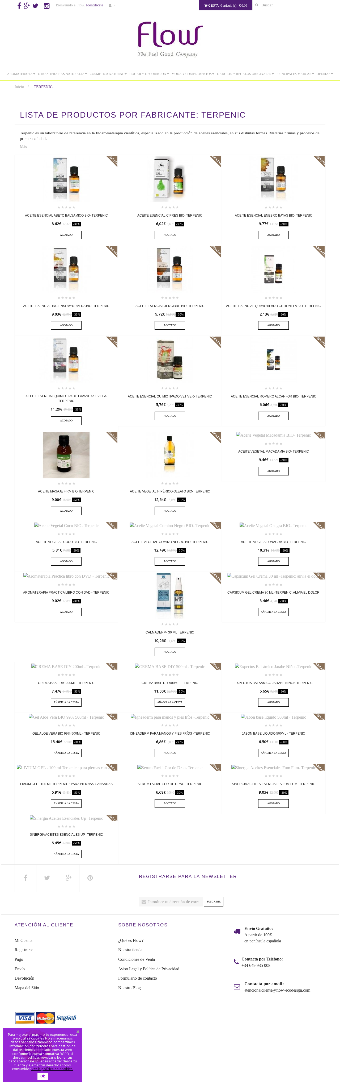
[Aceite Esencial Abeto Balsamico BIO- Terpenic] (66, 178)
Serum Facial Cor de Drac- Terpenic (170, 784)
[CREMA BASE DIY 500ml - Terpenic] (170, 666)
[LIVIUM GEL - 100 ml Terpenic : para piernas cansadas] (66, 767)
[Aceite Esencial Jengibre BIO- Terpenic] (170, 269)
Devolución (24, 978)
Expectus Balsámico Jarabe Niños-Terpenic (274, 683)
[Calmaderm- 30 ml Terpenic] (170, 595)
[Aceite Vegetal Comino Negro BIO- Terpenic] (170, 525)
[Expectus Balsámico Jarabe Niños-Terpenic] (273, 666)
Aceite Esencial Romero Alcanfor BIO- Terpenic (273, 396)
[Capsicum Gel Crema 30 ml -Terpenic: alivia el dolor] (273, 575)
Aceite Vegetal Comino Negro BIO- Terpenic (170, 542)
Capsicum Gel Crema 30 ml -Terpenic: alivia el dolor (273, 592)
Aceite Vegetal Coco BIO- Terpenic (66, 542)
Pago (19, 959)
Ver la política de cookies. (52, 1069)
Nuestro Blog (129, 987)
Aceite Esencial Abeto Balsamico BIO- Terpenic (66, 215)
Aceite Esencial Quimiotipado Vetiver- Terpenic (170, 396)
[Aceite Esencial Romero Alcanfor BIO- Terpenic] (273, 359)
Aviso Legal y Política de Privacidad (148, 969)
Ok (42, 1076)
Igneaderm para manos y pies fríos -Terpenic (170, 733)
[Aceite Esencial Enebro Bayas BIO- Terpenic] (273, 178)
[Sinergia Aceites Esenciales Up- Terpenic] (66, 817)
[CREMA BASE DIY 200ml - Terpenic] (66, 666)
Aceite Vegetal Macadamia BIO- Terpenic (273, 451)
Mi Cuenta (23, 940)
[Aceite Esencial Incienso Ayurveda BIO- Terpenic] (66, 269)
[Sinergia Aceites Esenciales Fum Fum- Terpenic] (273, 767)
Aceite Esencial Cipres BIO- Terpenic (169, 215)
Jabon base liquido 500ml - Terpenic (273, 733)
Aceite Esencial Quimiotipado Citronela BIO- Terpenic (273, 306)
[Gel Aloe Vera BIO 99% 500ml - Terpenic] (66, 716)
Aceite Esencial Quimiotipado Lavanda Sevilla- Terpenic (66, 398)
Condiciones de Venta (136, 959)
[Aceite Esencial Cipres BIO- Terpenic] (170, 178)
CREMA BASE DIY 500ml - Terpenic (170, 683)
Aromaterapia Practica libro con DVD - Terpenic (66, 592)
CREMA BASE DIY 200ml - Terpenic (66, 683)
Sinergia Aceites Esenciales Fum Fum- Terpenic (273, 784)
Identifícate (94, 5)
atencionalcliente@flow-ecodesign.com (277, 990)
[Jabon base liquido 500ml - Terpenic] (273, 716)
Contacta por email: (264, 983)
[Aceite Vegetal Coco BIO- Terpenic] (66, 525)
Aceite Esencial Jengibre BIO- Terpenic (170, 306)
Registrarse (24, 949)
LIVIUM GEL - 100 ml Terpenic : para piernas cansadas (66, 784)
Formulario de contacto (137, 978)
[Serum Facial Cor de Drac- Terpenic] (169, 767)
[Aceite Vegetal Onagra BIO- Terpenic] (273, 525)
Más (23, 146)
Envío (20, 969)
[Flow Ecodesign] (170, 39)
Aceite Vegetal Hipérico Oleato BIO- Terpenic (170, 491)
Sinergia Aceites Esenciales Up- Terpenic (66, 834)
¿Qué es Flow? (130, 940)
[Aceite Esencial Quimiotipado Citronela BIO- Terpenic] (273, 269)
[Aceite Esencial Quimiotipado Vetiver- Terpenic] (170, 359)
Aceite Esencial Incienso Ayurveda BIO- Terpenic (66, 306)
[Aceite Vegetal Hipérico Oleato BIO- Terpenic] (170, 454)
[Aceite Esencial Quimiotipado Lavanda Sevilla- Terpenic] (66, 359)
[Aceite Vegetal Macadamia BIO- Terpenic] (273, 435)
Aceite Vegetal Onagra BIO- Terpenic (273, 542)
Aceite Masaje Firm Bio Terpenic (66, 491)
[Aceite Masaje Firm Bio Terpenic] (66, 454)
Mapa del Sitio (27, 987)
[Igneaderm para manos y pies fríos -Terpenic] (170, 716)
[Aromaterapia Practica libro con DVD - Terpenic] (66, 575)
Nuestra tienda (130, 949)
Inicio (19, 87)
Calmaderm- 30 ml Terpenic (170, 632)
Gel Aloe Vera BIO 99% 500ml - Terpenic (66, 733)
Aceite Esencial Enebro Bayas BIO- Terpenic (273, 215)
